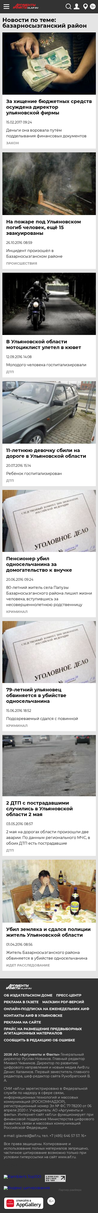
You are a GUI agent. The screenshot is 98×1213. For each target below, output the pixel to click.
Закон (12, 143)
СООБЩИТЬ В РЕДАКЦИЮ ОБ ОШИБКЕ (39, 1040)
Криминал (17, 611)
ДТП (10, 372)
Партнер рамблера (70, 1189)
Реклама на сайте (22, 1022)
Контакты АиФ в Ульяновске (33, 1015)
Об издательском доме (28, 995)
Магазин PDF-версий (63, 1002)
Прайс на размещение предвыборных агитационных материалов (43, 1031)
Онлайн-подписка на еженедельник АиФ (46, 1009)
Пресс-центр (68, 995)
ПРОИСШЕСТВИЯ (21, 263)
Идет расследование (28, 965)
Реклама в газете (21, 1002)
